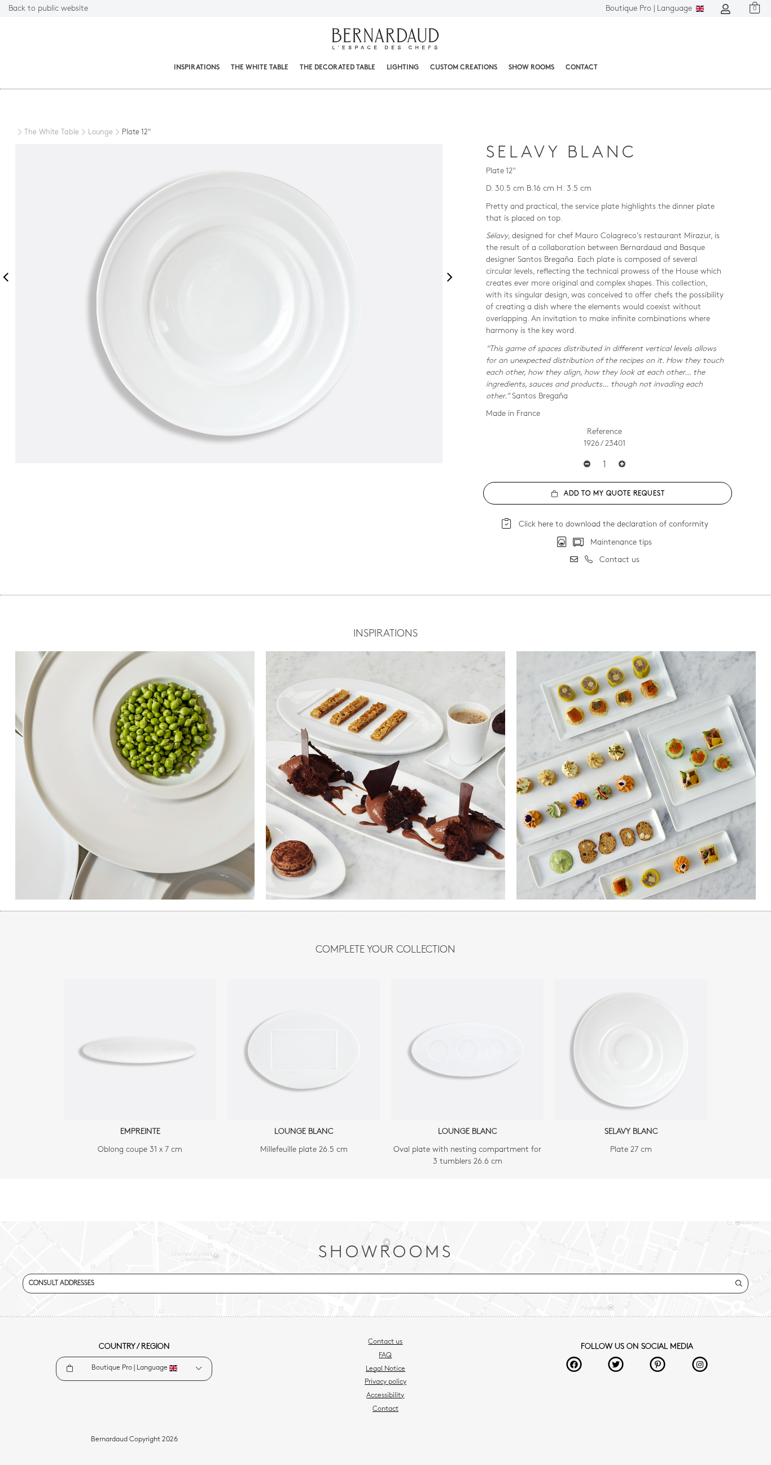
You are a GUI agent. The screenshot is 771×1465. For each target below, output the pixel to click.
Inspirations (197, 67)
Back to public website (48, 9)
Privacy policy (385, 1382)
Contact (582, 67)
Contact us (385, 1342)
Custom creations (463, 67)
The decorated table (337, 67)
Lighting (403, 67)
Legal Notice (385, 1369)
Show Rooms (531, 67)
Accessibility (385, 1395)
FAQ (385, 1355)
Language (650, 9)
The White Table (259, 67)
